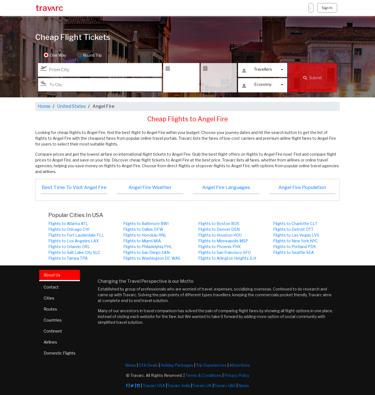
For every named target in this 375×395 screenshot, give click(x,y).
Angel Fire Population (302, 187)
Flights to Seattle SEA (293, 252)
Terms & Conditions (203, 375)
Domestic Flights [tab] (59, 353)
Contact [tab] (51, 287)
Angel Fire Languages (226, 187)
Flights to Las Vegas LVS (296, 235)
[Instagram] (138, 385)
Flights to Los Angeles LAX (73, 240)
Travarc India (178, 385)
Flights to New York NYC (295, 240)
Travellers (263, 69)
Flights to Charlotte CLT (295, 223)
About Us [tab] (52, 275)
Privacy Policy (236, 375)
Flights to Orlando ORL (69, 246)
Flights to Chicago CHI (68, 229)
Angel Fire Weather (150, 187)
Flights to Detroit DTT (293, 229)
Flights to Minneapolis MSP (223, 240)
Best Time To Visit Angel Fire (74, 187)
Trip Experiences (211, 365)
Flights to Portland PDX (294, 246)
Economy (263, 84)
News (130, 365)
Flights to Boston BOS (218, 223)
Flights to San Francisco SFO (224, 252)
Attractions (239, 365)
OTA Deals (148, 365)
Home (44, 106)
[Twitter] (132, 385)
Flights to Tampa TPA (68, 258)
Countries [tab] (53, 320)
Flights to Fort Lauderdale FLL (76, 235)
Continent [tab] (53, 331)
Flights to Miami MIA (142, 240)
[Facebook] (127, 385)
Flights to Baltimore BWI (146, 223)
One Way (58, 55)
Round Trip (92, 55)
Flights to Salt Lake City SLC (74, 252)
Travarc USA (154, 385)
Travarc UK (202, 385)
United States (71, 106)
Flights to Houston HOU (220, 235)
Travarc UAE (225, 385)
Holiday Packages (177, 365)
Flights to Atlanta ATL (68, 223)
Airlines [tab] (50, 342)
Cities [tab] (49, 298)
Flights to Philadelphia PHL (147, 246)
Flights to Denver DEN (219, 229)
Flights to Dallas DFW (143, 229)
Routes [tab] (50, 309)
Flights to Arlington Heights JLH (227, 258)
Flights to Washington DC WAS (151, 258)
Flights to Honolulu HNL (145, 235)
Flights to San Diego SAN (146, 252)
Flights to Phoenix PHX (219, 246)
